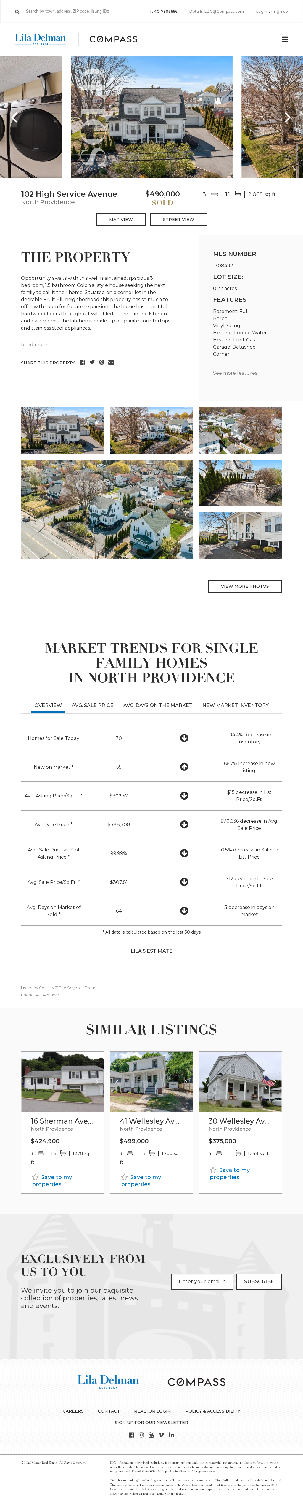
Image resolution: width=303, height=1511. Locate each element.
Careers (73, 1411)
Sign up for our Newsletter (151, 1422)
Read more (34, 344)
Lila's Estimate (151, 951)
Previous (15, 117)
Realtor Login (152, 1411)
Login (261, 11)
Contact (109, 1411)
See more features (235, 373)
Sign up (280, 11)
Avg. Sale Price (92, 705)
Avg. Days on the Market (157, 705)
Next (288, 117)
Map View (121, 219)
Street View (178, 219)
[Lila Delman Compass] (83, 39)
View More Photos (245, 586)
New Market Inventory (235, 705)
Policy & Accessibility (212, 1411)
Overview (48, 705)
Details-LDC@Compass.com (216, 11)
